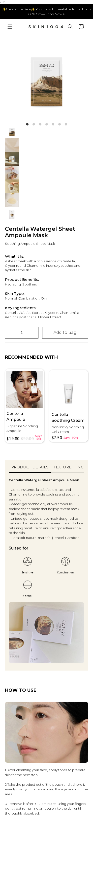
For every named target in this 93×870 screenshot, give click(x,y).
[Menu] (9, 26)
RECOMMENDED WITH (31, 357)
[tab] (30, 469)
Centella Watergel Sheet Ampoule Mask (40, 232)
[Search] (70, 26)
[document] (46, 78)
